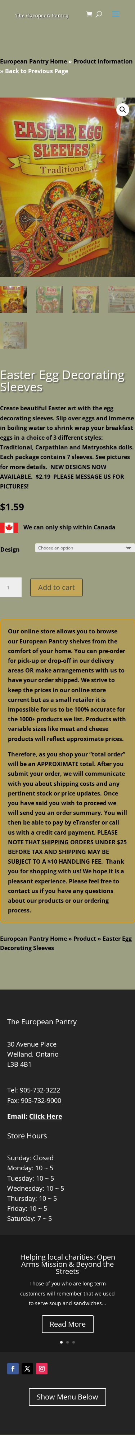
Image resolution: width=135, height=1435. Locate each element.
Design (10, 549)
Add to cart (56, 587)
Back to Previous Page (36, 71)
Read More (68, 1324)
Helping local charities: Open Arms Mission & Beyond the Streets (67, 1264)
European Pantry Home (33, 61)
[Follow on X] (27, 1368)
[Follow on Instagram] (42, 1368)
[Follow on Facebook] (13, 1368)
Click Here (45, 1116)
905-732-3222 (40, 1090)
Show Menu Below (67, 1397)
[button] (122, 109)
